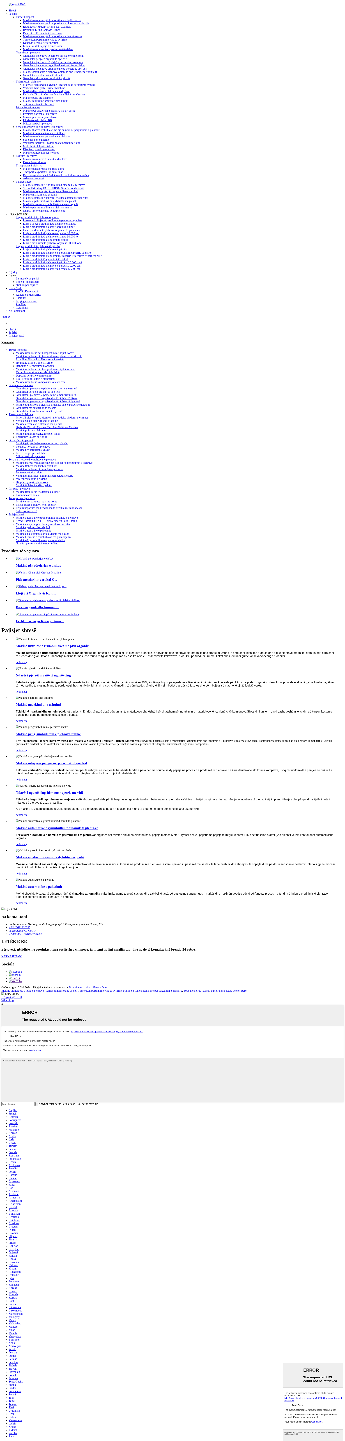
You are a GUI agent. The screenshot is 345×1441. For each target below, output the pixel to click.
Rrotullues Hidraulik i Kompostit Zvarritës (47, 26)
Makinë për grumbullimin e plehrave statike (47, 207)
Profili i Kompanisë (27, 291)
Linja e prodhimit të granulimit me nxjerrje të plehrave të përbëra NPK (63, 255)
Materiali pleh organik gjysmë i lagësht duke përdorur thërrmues (59, 84)
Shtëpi (12, 10)
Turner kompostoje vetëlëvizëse (229, 990)
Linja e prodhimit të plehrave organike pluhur (48, 226)
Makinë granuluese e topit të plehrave (22, 990)
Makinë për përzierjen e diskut (40, 117)
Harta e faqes (100, 987)
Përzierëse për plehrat (28, 107)
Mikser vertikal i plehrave (37, 123)
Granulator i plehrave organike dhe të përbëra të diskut (54, 65)
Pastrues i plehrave (26, 155)
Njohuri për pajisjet (27, 284)
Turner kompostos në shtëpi (61, 990)
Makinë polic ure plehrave (38, 97)
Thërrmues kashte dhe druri (38, 104)
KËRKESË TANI (11, 956)
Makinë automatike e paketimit (33, 530)
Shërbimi (21, 297)
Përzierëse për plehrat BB (37, 120)
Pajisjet (13, 13)
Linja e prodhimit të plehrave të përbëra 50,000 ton (51, 268)
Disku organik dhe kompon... (37, 607)
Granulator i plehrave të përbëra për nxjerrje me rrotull (53, 55)
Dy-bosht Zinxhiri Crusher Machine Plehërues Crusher (54, 94)
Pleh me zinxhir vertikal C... (36, 579)
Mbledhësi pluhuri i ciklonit (38, 146)
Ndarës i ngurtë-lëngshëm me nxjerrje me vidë (49, 792)
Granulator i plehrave (28, 52)
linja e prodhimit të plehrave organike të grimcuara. (52, 230)
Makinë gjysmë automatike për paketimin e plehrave (152, 990)
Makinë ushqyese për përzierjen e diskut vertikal (50, 191)
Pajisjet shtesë (23, 181)
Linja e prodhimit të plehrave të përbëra (38, 246)
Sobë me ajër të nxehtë (36, 139)
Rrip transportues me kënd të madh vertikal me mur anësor (56, 175)
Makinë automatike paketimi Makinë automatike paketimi (55, 197)
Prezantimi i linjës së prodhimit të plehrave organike (52, 220)
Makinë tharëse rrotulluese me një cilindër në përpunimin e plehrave (61, 129)
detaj (24, 662)
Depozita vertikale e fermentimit (41, 42)
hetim (19, 662)
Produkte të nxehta (79, 987)
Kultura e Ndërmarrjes (28, 294)
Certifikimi (22, 307)
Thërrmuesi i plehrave (28, 81)
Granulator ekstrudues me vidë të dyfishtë (46, 78)
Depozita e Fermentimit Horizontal (42, 33)
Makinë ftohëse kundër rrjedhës (41, 152)
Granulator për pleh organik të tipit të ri (45, 58)
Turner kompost (25, 16)
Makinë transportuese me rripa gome (43, 168)
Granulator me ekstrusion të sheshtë (43, 75)
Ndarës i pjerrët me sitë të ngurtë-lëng (44, 210)
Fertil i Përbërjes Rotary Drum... (40, 621)
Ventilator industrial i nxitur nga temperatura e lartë (51, 142)
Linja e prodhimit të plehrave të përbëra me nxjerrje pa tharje (57, 252)
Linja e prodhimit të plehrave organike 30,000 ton (51, 236)
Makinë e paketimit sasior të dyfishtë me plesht (49, 201)
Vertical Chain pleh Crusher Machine (44, 88)
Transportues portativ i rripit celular (43, 171)
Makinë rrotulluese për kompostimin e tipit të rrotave (52, 36)
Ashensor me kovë (33, 178)
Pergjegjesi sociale (26, 301)
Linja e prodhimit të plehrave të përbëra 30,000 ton (51, 265)
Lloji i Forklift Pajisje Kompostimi (42, 46)
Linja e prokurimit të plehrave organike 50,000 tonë (52, 243)
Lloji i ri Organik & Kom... (36, 593)
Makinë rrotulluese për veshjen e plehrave (46, 136)
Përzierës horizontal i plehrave (40, 113)
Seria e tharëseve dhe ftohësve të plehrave (39, 126)
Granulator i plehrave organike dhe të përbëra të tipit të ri (55, 68)
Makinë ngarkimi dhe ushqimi (40, 194)
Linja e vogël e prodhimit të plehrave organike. (49, 223)
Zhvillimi (21, 304)
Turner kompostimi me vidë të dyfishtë (45, 39)
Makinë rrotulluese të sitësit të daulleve (45, 159)
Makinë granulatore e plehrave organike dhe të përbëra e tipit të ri (60, 71)
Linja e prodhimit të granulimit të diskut (45, 239)
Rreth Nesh (15, 288)
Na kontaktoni (17, 310)
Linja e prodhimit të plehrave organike (37, 217)
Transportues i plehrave (29, 165)
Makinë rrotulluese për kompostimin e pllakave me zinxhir (56, 23)
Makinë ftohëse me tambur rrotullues (44, 133)
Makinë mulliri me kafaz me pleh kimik (45, 100)
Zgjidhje (13, 272)
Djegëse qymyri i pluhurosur (39, 149)
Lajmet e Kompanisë (27, 278)
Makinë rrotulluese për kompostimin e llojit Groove (52, 20)
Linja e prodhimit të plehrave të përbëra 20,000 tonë (52, 262)
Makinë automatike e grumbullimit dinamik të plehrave (54, 184)
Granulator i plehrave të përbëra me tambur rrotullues (53, 62)
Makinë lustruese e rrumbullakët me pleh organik (50, 204)
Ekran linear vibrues (34, 162)
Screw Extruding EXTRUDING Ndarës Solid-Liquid (53, 188)
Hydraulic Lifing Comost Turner (41, 29)
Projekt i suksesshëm (27, 281)
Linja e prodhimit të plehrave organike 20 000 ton (51, 233)
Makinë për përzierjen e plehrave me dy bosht (49, 110)
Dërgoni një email (11, 997)
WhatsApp (7, 1000)
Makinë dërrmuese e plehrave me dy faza (46, 91)
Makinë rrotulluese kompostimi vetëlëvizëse (48, 49)
